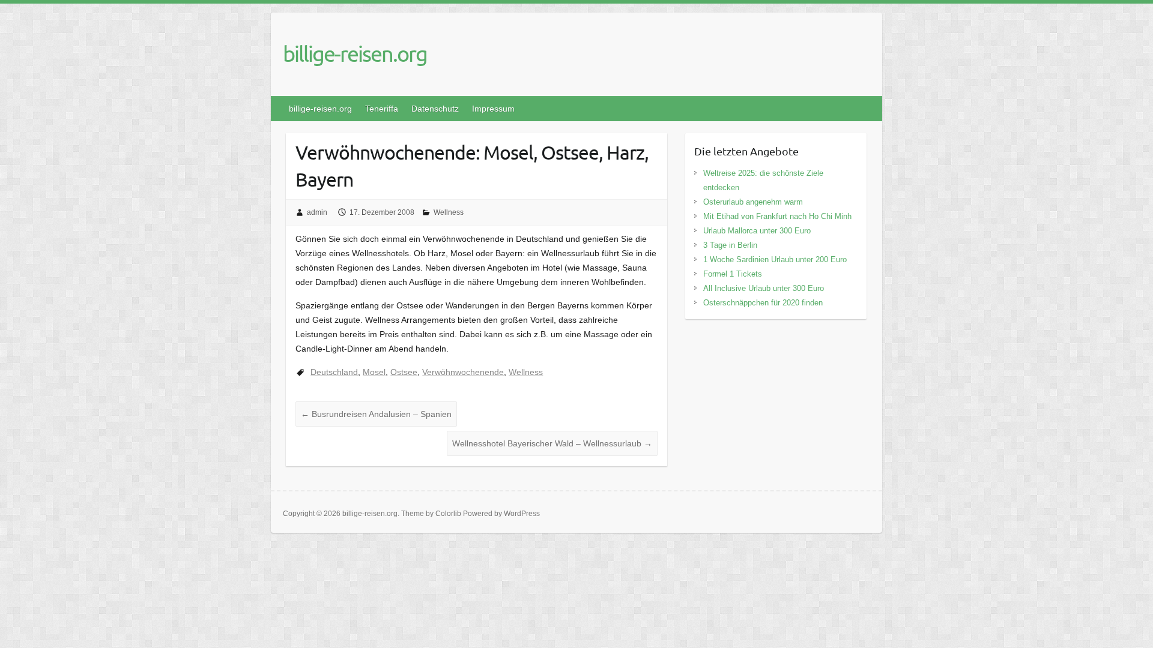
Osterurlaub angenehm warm (753, 201)
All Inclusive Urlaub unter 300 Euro (763, 288)
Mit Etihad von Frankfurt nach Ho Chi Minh (777, 216)
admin (317, 212)
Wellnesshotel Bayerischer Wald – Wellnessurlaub (552, 443)
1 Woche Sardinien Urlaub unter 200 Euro (775, 259)
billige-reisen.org (355, 53)
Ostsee (403, 372)
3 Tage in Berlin (730, 245)
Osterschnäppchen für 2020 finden (763, 302)
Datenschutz (435, 108)
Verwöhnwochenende (463, 372)
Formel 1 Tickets (732, 273)
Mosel (374, 372)
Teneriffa (381, 108)
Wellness (449, 212)
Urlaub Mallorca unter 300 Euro (757, 230)
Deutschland (334, 372)
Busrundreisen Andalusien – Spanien (376, 414)
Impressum (493, 108)
